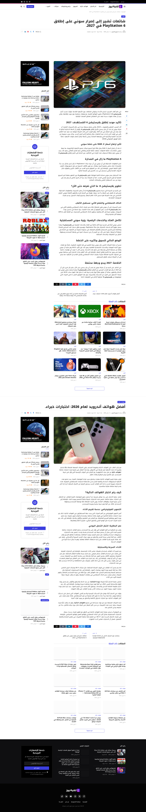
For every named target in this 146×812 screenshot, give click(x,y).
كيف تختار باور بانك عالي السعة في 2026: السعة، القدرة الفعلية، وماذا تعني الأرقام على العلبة (68, 773)
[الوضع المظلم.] (24, 6)
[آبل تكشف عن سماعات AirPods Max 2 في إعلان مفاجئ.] (114, 680)
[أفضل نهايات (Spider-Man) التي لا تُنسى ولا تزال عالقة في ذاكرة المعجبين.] (114, 364)
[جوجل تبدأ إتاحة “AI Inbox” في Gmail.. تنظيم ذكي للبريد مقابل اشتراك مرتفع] (89, 707)
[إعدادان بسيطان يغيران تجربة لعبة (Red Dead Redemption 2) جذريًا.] (114, 311)
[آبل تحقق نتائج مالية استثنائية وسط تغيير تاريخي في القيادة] (114, 653)
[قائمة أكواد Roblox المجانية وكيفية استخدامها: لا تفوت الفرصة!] (35, 225)
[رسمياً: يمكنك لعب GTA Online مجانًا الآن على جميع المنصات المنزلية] (35, 200)
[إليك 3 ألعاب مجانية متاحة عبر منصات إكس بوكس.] (89, 311)
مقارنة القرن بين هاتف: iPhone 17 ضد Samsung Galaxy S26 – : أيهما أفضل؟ (89, 693)
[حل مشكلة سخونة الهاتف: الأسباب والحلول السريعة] (114, 707)
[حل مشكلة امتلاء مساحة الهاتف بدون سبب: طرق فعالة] (65, 680)
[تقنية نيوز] (115, 6)
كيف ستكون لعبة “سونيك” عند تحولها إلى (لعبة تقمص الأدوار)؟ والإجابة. (90, 351)
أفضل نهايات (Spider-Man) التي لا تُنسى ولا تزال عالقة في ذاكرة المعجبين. (114, 377)
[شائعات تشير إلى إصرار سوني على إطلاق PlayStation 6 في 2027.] (89, 84)
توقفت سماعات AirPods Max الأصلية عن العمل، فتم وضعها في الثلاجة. (65, 720)
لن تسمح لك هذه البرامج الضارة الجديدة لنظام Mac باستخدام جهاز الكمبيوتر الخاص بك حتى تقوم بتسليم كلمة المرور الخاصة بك (69, 761)
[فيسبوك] (126, 116)
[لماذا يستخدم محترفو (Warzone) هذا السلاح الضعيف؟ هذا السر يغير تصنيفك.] (65, 311)
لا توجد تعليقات (90, 32)
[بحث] (21, 6)
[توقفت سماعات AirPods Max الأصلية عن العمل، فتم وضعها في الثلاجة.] (65, 707)
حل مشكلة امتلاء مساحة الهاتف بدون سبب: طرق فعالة (65, 692)
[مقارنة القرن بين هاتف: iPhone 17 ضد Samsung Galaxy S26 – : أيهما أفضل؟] (89, 680)
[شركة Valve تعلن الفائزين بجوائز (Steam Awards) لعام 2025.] (65, 364)
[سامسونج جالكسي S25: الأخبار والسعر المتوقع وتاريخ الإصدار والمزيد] (45, 117)
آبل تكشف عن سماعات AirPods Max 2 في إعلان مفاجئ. (115, 692)
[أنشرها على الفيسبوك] (33, 31)
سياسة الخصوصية (114, 2)
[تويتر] (126, 120)
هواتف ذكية (84, 6)
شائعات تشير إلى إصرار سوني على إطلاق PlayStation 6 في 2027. (75, 637)
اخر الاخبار (93, 6)
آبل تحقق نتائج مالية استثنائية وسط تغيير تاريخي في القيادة (115, 665)
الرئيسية (101, 6)
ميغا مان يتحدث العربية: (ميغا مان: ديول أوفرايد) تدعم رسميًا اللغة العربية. (114, 351)
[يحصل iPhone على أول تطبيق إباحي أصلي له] (45, 108)
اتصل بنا (106, 2)
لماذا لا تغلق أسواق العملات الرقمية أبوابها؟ (68, 751)
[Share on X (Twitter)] (30, 31)
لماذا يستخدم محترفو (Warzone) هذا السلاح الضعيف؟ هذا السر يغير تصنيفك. (65, 324)
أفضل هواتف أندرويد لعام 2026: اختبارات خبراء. (106, 294)
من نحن (122, 2)
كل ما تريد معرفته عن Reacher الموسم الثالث (30, 125)
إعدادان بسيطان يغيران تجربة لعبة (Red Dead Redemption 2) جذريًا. (115, 324)
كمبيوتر (75, 6)
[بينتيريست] (28, 31)
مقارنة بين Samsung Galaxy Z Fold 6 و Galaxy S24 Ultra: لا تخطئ (30, 98)
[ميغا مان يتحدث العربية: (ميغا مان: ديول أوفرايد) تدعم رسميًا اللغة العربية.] (114, 338)
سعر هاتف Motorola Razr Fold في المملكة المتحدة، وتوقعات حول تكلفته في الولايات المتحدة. (90, 666)
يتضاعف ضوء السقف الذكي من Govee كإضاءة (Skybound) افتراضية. (106, 637)
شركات (56, 6)
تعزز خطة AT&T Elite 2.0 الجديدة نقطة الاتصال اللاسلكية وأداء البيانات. (65, 666)
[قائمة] (124, 6)
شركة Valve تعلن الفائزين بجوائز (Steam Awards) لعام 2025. (65, 377)
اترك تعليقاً (90, 388)
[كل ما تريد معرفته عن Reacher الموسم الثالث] (45, 127)
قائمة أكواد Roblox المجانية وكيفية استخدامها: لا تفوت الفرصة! (33, 237)
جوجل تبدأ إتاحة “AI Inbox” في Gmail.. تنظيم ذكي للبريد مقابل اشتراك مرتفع (90, 720)
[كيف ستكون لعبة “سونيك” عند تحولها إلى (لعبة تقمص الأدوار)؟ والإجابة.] (89, 338)
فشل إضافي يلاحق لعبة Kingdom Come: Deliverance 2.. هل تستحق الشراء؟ (65, 351)
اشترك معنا (30, 6)
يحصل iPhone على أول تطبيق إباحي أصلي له (30, 107)
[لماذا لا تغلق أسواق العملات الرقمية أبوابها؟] (85, 752)
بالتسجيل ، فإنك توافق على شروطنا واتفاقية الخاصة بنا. (34, 178)
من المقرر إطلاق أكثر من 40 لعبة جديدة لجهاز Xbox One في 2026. (90, 377)
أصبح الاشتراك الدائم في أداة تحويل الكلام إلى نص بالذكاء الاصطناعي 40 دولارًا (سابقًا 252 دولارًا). (72, 295)
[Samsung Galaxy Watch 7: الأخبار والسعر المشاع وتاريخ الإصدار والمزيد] (45, 135)
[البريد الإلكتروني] (126, 133)
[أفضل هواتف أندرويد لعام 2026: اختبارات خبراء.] (89, 440)
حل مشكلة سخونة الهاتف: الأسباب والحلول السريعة (116, 719)
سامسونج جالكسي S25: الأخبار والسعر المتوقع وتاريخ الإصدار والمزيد (30, 116)
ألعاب (123, 16)
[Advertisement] (73, 46)
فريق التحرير (115, 32)
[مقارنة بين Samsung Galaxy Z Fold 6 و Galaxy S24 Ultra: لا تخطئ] (45, 98)
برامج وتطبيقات (66, 6)
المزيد (48, 6)
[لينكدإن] (25, 31)
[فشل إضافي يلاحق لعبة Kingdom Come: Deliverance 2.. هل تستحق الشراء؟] (65, 338)
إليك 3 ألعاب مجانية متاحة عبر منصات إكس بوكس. (91, 323)
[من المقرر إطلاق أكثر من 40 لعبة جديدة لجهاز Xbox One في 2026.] (89, 364)
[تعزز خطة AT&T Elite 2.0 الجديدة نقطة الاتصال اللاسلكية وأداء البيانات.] (65, 653)
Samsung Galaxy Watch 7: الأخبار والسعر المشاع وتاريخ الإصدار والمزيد (31, 135)
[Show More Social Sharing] (22, 31)
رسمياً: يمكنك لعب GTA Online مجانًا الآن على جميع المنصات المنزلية (33, 211)
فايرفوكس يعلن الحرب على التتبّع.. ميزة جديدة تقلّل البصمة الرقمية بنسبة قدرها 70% (34, 263)
